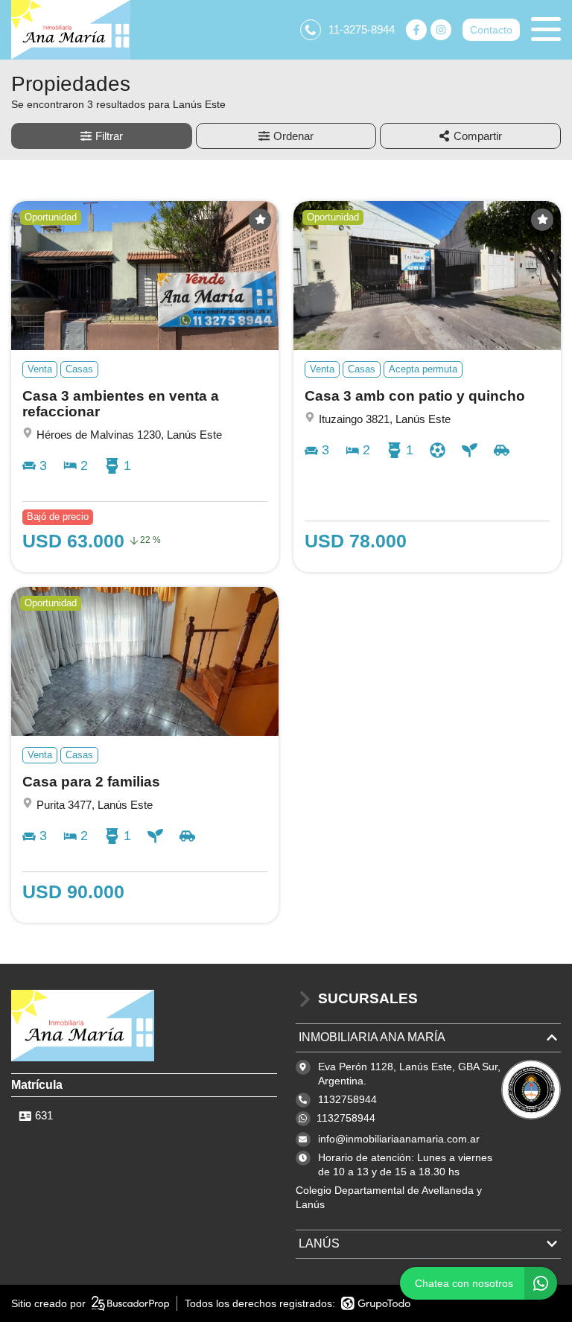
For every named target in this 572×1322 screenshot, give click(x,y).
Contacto (491, 30)
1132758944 (346, 1118)
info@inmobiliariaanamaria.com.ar (399, 1139)
